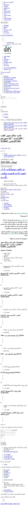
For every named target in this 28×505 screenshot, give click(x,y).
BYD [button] (9, 82)
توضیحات (6, 203)
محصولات (6, 25)
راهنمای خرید (7, 454)
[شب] (15, 130)
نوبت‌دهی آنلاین (7, 18)
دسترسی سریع (4, 22)
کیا (4, 3)
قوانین (5, 464)
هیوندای (6, 6)
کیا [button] (7, 76)
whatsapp (6, 117)
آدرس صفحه (4, 119)
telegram (6, 114)
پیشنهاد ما (6, 207)
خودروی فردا (7, 12)
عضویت (6, 69)
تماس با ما (6, 32)
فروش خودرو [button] (15, 88)
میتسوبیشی (7, 8)
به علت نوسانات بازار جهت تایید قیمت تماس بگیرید (13, 173)
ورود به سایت (10, 42)
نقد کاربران (6, 209)
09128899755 (9, 35)
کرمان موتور (7, 10)
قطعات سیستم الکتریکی (14, 155)
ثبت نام (9, 43)
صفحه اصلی (7, 56)
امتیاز (15, 430)
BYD (5, 9)
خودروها (6, 26)
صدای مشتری (7, 19)
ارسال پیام (3, 443)
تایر (4, 16)
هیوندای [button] (11, 79)
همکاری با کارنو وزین (9, 458)
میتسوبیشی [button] (14, 80)
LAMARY (6, 5)
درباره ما (6, 31)
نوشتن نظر (4, 148)
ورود (10, 69)
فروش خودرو (7, 15)
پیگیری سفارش (8, 29)
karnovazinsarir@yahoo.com (11, 451)
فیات (5, 13)
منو (1, 73)
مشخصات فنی (7, 204)
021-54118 (3, 35)
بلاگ (5, 28)
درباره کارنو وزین (8, 456)
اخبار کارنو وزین (8, 457)
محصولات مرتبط (8, 206)
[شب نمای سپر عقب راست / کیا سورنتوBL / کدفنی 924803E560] (15, 124)
